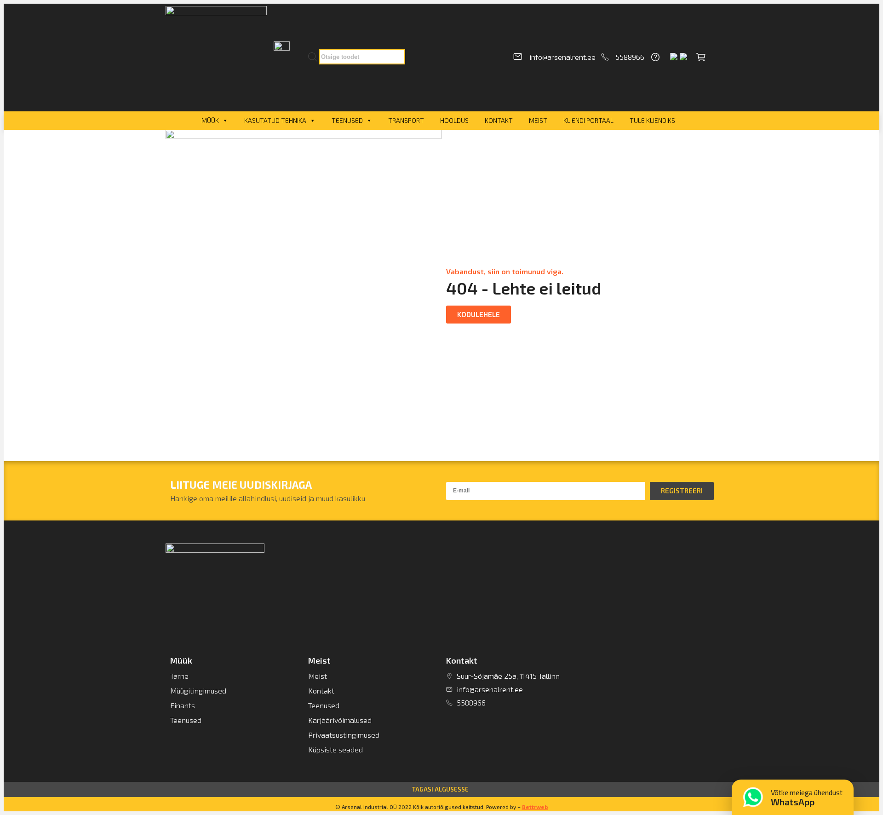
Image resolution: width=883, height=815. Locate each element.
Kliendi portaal (588, 120)
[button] (478, 315)
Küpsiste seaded (335, 749)
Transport (406, 120)
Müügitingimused (198, 690)
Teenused (347, 120)
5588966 (629, 56)
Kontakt (499, 120)
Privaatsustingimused (343, 734)
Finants (182, 705)
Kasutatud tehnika (275, 120)
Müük (210, 120)
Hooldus (454, 120)
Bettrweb (535, 806)
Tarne (179, 675)
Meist (538, 120)
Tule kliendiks (652, 120)
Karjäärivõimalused (340, 720)
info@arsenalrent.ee (562, 56)
